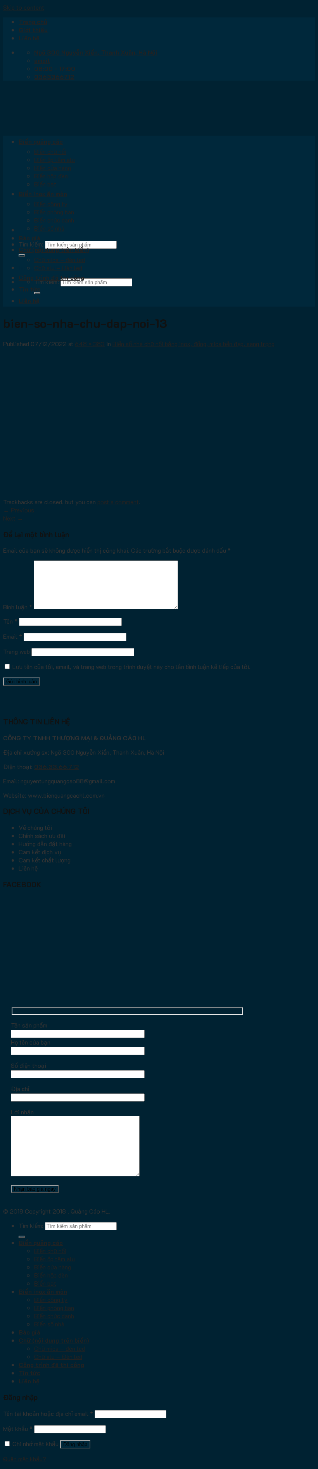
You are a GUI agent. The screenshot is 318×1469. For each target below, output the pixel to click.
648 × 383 (90, 344)
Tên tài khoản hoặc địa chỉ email (48, 1413)
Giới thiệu (33, 30)
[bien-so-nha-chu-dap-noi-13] (128, 494)
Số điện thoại (28, 1065)
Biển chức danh (54, 220)
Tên (10, 621)
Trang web (16, 651)
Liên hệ (29, 38)
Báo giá (29, 238)
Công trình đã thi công (51, 277)
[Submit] (22, 255)
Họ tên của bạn (30, 1042)
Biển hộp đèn (51, 176)
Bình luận (17, 607)
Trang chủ (33, 21)
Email (12, 636)
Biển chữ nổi (50, 151)
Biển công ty (50, 204)
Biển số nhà (49, 228)
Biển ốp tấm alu (54, 159)
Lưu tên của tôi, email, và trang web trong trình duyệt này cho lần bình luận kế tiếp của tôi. (131, 666)
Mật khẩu (18, 1428)
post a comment (118, 502)
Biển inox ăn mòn (43, 194)
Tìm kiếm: (31, 244)
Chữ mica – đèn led (59, 259)
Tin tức (29, 289)
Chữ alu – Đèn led (58, 268)
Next (13, 518)
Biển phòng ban (54, 212)
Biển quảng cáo (41, 141)
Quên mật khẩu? (24, 1459)
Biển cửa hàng (52, 168)
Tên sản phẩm (29, 1025)
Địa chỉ (20, 1089)
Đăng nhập (75, 1444)
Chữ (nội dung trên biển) (54, 249)
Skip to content (23, 7)
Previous (18, 510)
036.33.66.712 (56, 766)
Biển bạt (45, 184)
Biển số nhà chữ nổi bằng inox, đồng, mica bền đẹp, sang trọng (193, 344)
